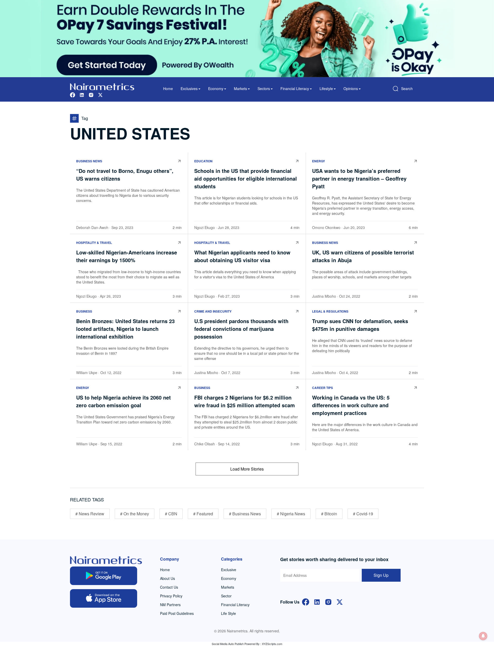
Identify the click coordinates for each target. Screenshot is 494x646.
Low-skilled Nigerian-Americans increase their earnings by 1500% (126, 256)
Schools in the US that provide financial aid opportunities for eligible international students (245, 178)
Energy (318, 161)
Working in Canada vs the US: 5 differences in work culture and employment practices (351, 405)
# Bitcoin (329, 514)
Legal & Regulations (330, 311)
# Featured (203, 514)
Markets (227, 587)
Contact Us (169, 587)
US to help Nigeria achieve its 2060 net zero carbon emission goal (123, 401)
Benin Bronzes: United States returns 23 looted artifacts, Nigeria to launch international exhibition (125, 328)
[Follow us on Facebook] (72, 94)
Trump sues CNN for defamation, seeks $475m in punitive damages (360, 324)
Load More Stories (247, 469)
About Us (167, 578)
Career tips (322, 387)
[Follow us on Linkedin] (81, 94)
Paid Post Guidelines (177, 613)
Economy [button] (215, 88)
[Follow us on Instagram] (91, 94)
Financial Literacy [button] (294, 88)
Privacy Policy (171, 595)
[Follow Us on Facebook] (305, 601)
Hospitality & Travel (94, 242)
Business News (89, 161)
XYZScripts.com (272, 644)
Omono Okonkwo (326, 227)
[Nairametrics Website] (102, 86)
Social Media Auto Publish (228, 644)
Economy (228, 578)
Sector (226, 595)
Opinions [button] (350, 88)
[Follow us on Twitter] (100, 94)
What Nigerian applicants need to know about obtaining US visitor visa (242, 256)
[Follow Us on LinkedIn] (317, 601)
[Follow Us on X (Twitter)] (339, 601)
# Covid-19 (363, 514)
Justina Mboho (324, 296)
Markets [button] (240, 88)
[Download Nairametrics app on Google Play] (103, 576)
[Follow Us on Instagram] (328, 601)
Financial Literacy (235, 604)
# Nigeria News (291, 514)
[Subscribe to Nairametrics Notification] (483, 636)
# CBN (171, 514)
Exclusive (228, 569)
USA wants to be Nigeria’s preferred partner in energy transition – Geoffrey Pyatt (359, 178)
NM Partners (170, 604)
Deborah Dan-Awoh (92, 227)
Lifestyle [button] (326, 88)
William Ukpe (86, 372)
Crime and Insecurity (213, 311)
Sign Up (381, 575)
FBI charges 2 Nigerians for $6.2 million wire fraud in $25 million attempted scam (244, 401)
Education (203, 161)
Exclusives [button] (189, 88)
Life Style (228, 613)
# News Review (89, 514)
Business (84, 311)
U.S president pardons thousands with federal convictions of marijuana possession (241, 328)
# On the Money (134, 514)
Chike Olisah (204, 443)
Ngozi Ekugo (204, 227)
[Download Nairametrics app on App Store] (103, 598)
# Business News (245, 514)
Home (168, 88)
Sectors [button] (264, 88)
